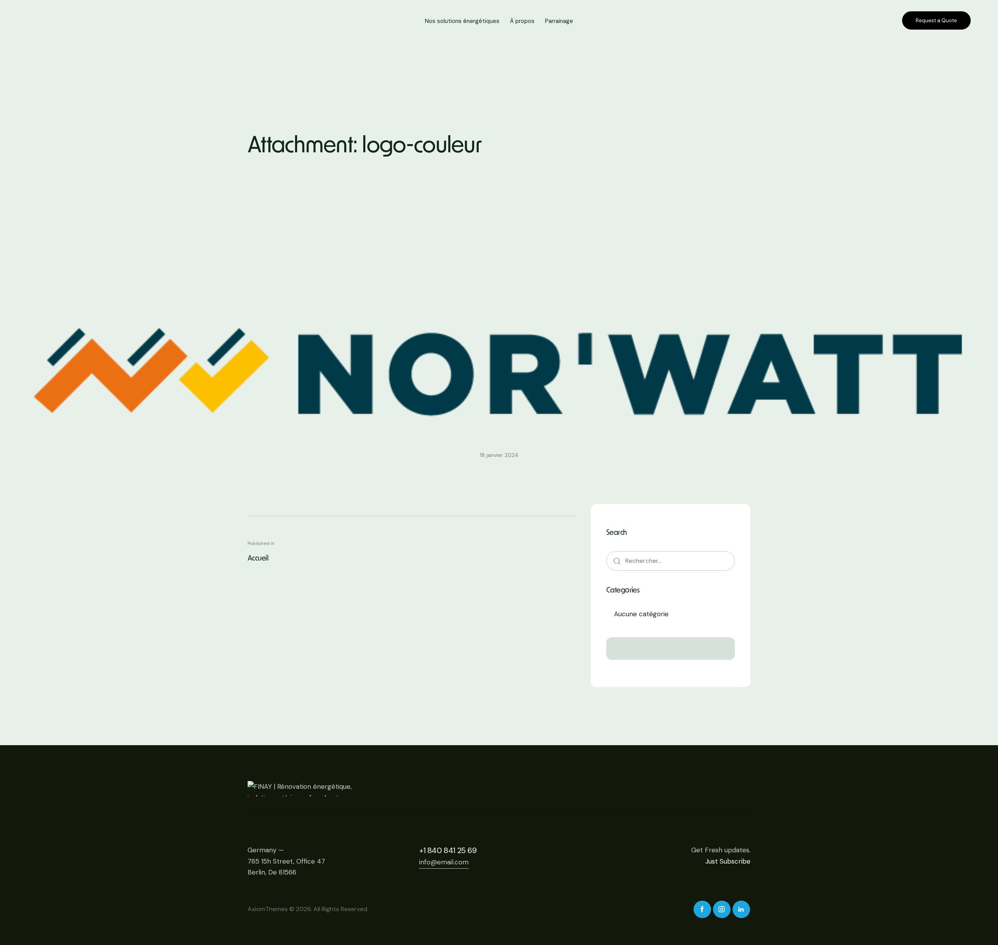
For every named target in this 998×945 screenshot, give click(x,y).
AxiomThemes (268, 909)
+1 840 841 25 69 (448, 850)
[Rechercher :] (670, 560)
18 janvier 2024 (499, 454)
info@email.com (444, 862)
